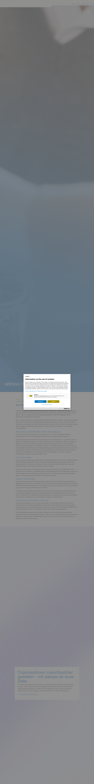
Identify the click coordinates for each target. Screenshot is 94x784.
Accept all (40, 401)
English (27, 376)
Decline (53, 401)
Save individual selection (47, 404)
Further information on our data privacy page (36, 391)
